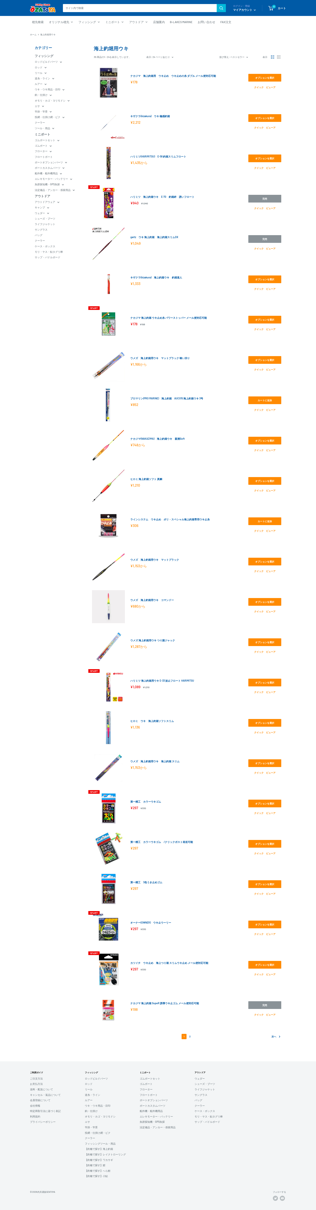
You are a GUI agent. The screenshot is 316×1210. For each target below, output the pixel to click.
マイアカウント (243, 9)
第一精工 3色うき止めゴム (146, 882)
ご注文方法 (36, 1078)
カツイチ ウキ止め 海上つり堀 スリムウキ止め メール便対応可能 (169, 962)
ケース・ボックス (45, 246)
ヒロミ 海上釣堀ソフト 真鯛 (146, 479)
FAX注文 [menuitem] (225, 22)
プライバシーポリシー (43, 1121)
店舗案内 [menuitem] (159, 22)
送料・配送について (41, 1089)
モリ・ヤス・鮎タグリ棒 (49, 251)
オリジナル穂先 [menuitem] (59, 22)
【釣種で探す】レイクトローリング (105, 1154)
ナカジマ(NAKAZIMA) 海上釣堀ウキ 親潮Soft (157, 438)
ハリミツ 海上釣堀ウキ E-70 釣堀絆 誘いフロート (162, 196)
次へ (274, 1036)
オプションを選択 (264, 77)
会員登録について (40, 1100)
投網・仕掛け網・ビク (48, 117)
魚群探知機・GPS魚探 (47, 184)
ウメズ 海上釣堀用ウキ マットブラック (154, 559)
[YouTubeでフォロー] (282, 1198)
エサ (37, 106)
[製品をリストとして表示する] (272, 57)
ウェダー (40, 213)
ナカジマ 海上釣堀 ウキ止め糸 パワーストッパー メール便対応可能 (168, 317)
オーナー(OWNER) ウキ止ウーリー (150, 922)
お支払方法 (36, 1083)
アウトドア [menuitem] (136, 22)
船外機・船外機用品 (46, 173)
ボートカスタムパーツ (48, 167)
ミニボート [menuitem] (112, 22)
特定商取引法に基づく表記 (45, 1110)
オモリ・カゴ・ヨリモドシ (50, 100)
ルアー (39, 83)
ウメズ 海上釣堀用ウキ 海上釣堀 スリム (155, 761)
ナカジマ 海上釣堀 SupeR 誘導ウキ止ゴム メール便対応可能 (164, 1003)
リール (39, 72)
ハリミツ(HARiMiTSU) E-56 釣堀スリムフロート (158, 156)
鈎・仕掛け (41, 94)
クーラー (40, 122)
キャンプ (40, 207)
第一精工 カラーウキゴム (145, 801)
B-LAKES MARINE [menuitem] (181, 22)
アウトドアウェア (45, 201)
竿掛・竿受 (41, 111)
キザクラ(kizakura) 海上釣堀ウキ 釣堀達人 (156, 277)
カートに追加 (265, 400)
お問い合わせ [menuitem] (206, 22)
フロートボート (44, 156)
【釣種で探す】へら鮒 (97, 1170)
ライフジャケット (45, 224)
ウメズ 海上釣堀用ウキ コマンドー (152, 600)
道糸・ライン (43, 78)
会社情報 (35, 1105)
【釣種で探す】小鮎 (96, 1176)
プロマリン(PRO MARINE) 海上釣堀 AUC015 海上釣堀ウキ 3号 (166, 398)
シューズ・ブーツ (45, 218)
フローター (41, 151)
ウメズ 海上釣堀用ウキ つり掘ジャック (152, 640)
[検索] (221, 8)
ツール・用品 (43, 128)
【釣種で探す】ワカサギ (99, 1159)
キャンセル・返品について (45, 1094)
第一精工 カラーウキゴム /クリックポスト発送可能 (161, 841)
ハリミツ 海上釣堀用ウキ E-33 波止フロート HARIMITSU (162, 680)
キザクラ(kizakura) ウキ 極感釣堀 (150, 116)
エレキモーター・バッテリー (52, 178)
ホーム (33, 34)
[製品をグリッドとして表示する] (278, 57)
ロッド (39, 67)
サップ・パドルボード (47, 257)
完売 (264, 198)
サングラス (41, 229)
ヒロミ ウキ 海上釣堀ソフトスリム (152, 720)
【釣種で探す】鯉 (95, 1165)
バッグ (38, 235)
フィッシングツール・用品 (100, 1143)
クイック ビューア (265, 87)
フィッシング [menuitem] (87, 22)
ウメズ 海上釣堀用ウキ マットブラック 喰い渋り (160, 358)
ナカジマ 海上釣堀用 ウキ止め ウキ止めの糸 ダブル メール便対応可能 (173, 75)
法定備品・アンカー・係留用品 (53, 190)
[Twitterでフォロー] (275, 1198)
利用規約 (35, 1116)
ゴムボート (41, 145)
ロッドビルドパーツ (46, 61)
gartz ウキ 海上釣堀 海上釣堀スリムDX (154, 237)
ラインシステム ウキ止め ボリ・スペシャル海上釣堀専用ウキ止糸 (170, 519)
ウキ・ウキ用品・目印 (48, 89)
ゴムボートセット (45, 140)
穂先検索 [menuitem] (38, 22)
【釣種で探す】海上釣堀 (99, 1148)
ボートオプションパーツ (49, 162)
